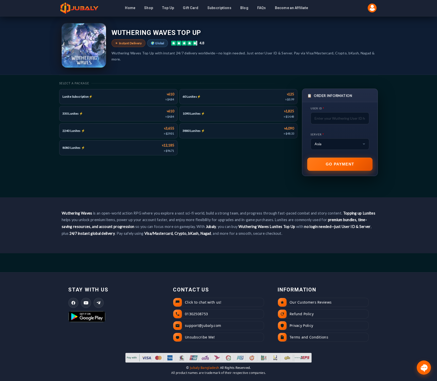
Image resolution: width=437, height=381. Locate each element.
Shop (148, 8)
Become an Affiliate (291, 8)
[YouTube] (86, 303)
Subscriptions (219, 8)
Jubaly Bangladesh (204, 367)
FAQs (261, 8)
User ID (317, 108)
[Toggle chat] (424, 368)
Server (317, 134)
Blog (244, 8)
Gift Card (190, 8)
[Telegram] (99, 303)
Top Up (168, 8)
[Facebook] (73, 303)
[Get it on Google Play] (113, 316)
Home (130, 8)
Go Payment (340, 164)
